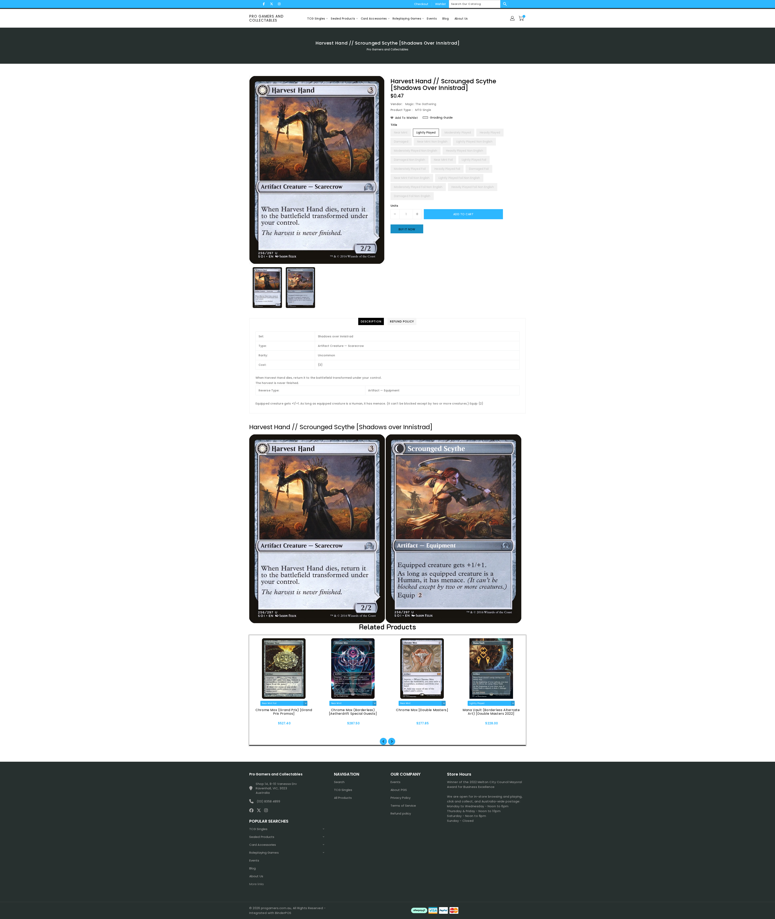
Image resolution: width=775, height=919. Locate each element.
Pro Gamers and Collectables (266, 18)
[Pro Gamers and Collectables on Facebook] (264, 4)
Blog (252, 868)
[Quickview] (261, 725)
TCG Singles (258, 829)
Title (394, 125)
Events (254, 860)
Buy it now (407, 229)
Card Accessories (262, 845)
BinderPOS (283, 913)
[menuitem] (316, 18)
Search (339, 782)
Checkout (421, 4)
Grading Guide (441, 118)
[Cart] (522, 19)
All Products (343, 798)
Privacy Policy (401, 798)
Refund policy (401, 813)
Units (394, 205)
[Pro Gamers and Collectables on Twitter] (271, 4)
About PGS (399, 790)
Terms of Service (403, 805)
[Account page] (513, 19)
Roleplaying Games (264, 852)
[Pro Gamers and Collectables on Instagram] (279, 4)
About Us (256, 876)
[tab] (371, 321)
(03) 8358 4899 (268, 801)
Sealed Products (261, 837)
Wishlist (440, 4)
